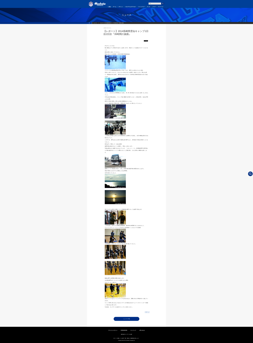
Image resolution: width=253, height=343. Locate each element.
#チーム (147, 312)
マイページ (160, 6)
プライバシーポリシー (112, 330)
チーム (114, 6)
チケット (121, 6)
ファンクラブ (141, 6)
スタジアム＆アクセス (130, 6)
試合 (110, 6)
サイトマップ (133, 330)
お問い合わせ (142, 330)
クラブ (154, 6)
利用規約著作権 (124, 330)
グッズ (148, 6)
